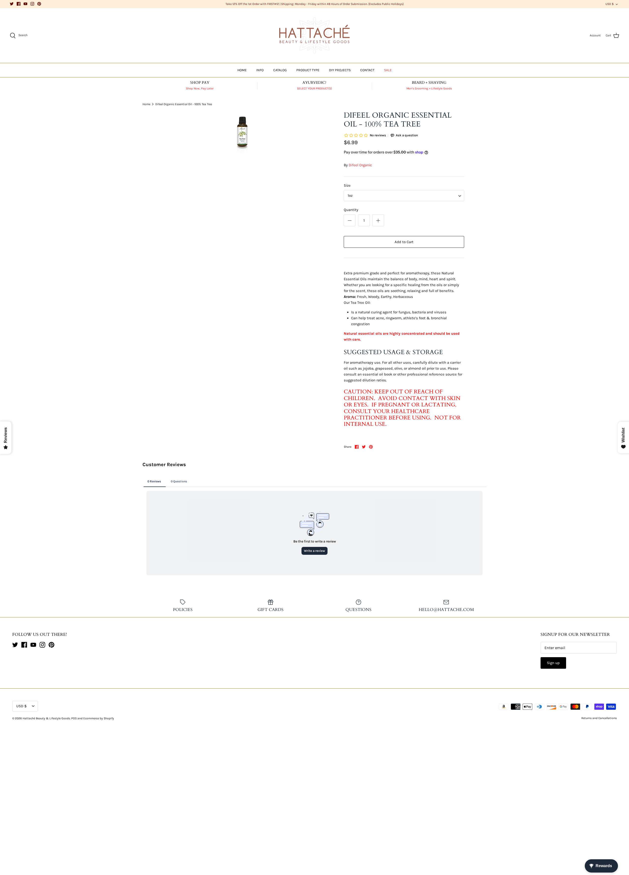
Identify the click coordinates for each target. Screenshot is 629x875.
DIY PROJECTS (340, 70)
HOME (242, 70)
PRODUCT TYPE (307, 70)
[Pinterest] (39, 4)
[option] (242, 133)
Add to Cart (404, 242)
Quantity (351, 210)
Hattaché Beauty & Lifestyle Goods (46, 718)
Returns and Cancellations (599, 718)
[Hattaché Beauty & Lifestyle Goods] (314, 35)
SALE (388, 70)
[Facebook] (18, 4)
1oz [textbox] (350, 195)
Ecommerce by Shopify (98, 718)
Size (347, 185)
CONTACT (367, 70)
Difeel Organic (360, 165)
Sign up (553, 663)
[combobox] (404, 195)
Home (146, 104)
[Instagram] (32, 4)
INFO (260, 70)
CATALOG (280, 70)
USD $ (609, 4)
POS (74, 718)
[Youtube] (25, 4)
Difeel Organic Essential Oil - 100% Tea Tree (183, 104)
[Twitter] (12, 4)
